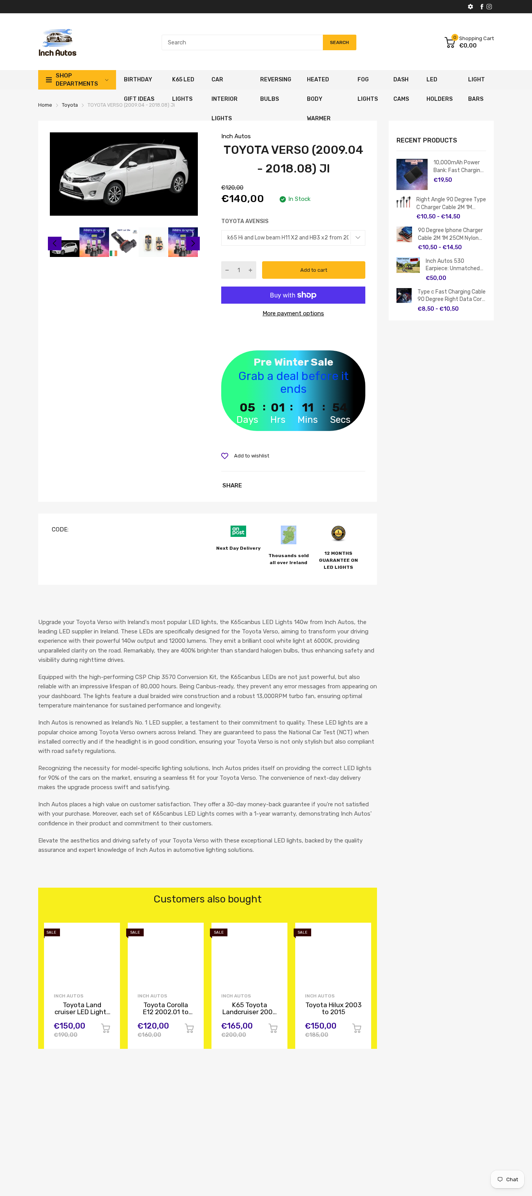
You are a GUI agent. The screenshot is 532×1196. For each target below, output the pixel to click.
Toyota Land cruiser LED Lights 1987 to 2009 (82, 1012)
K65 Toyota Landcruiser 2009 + (249, 1012)
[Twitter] (489, 6)
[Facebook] (481, 6)
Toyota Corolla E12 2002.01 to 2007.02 (165, 1012)
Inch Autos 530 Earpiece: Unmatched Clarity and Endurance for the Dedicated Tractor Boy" (453, 265)
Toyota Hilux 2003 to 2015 (333, 1008)
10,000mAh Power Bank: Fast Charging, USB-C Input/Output (459, 166)
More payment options (293, 313)
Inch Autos (236, 136)
